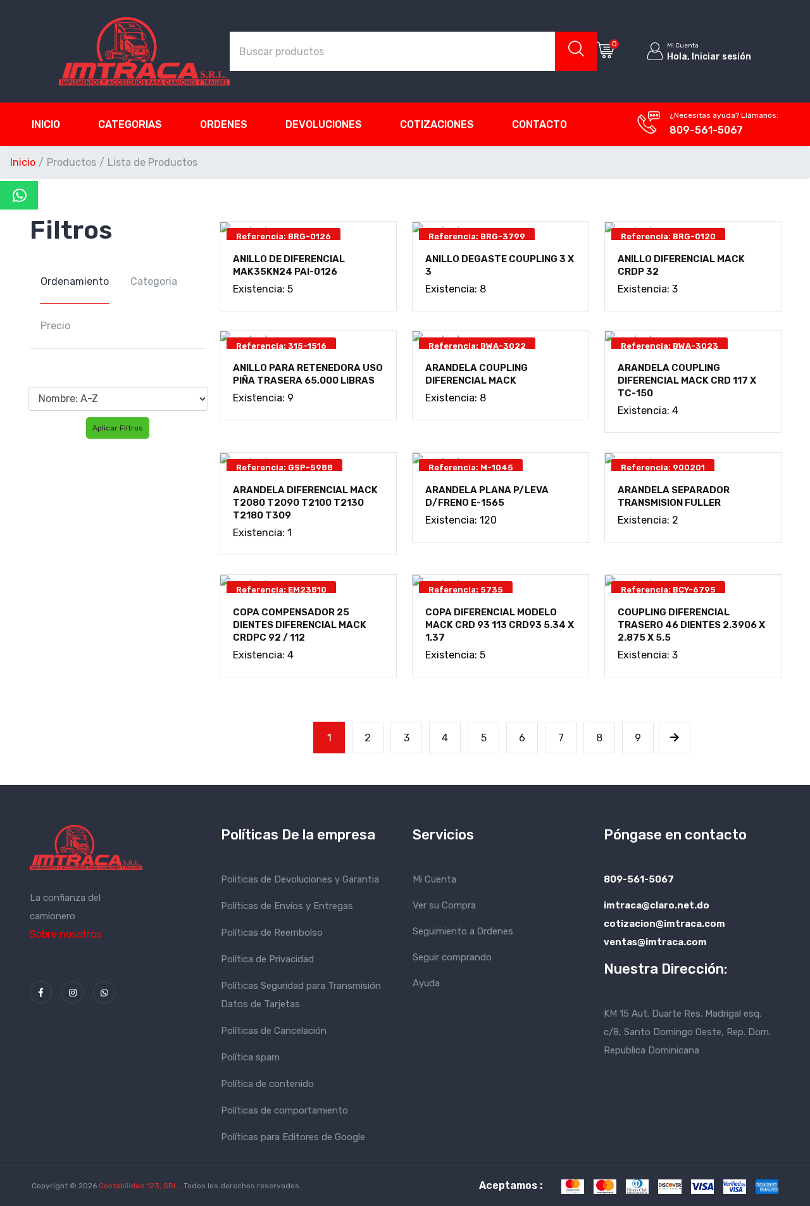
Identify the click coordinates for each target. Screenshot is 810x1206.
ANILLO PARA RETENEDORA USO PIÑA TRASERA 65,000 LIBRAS (308, 374)
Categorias (130, 124)
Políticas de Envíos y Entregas (287, 906)
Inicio (46, 124)
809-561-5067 (706, 130)
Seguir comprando (452, 957)
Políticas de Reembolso (272, 932)
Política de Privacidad (267, 959)
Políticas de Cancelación (274, 1030)
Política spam (250, 1057)
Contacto (539, 124)
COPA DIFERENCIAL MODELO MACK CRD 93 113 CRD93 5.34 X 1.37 (499, 624)
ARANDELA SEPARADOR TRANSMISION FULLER (674, 496)
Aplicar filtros (117, 428)
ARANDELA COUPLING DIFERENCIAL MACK (476, 374)
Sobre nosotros (65, 934)
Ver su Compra (444, 905)
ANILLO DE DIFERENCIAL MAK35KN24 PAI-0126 (289, 265)
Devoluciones (323, 124)
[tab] (74, 281)
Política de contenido (267, 1084)
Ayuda (426, 983)
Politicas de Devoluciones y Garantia (300, 879)
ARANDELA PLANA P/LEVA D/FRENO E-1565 (487, 496)
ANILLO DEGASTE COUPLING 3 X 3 (499, 265)
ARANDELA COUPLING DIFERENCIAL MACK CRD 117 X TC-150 (687, 380)
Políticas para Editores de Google (293, 1137)
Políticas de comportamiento (284, 1110)
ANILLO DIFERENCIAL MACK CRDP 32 (681, 265)
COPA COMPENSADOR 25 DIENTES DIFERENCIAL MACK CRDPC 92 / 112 (299, 624)
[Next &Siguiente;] (674, 737)
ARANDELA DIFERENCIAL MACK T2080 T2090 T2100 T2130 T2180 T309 (305, 502)
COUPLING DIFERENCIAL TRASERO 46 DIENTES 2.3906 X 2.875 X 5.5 (691, 624)
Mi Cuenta (434, 879)
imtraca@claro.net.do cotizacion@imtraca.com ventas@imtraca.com (664, 924)
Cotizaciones (437, 124)
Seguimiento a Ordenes (463, 931)
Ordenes (223, 124)
